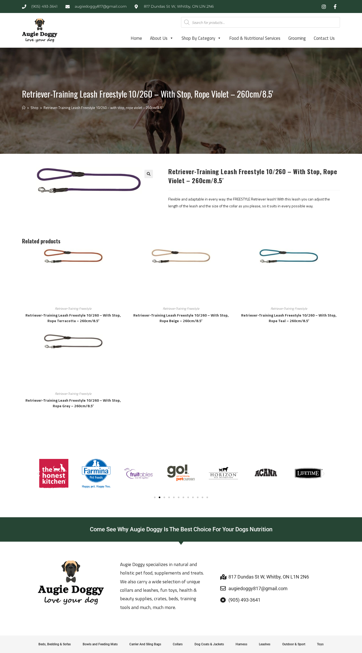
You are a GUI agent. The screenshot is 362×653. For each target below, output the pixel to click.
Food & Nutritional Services (254, 38)
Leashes (264, 644)
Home (136, 38)
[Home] (23, 107)
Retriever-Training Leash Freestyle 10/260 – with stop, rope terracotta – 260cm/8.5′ (73, 317)
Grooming (297, 38)
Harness (241, 644)
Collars (178, 644)
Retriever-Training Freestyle (73, 308)
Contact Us (324, 38)
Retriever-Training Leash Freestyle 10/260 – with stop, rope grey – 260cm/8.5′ (73, 403)
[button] (148, 174)
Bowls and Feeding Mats (100, 644)
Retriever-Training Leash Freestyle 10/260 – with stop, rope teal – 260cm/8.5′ (289, 317)
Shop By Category (198, 38)
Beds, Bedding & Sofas (54, 644)
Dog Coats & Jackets (209, 644)
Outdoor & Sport (293, 644)
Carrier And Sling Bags (145, 644)
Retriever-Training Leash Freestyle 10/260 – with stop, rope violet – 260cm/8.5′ (102, 107)
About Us (158, 38)
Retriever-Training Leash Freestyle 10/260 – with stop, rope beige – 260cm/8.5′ (181, 317)
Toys (320, 644)
